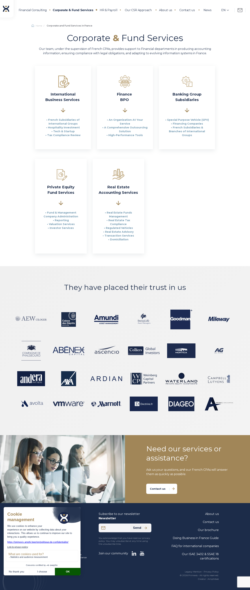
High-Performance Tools (125, 135)
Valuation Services (62, 224)
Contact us (187, 10)
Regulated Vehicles (119, 228)
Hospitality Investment (64, 127)
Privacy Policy (211, 571)
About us (165, 10)
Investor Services (62, 228)
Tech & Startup (64, 131)
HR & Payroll (108, 10)
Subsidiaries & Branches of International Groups (187, 131)
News (207, 10)
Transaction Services (119, 235)
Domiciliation (119, 239)
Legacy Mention (193, 571)
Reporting (62, 220)
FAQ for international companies (195, 546)
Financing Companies (188, 123)
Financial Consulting (33, 10)
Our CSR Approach (138, 10)
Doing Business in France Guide (196, 538)
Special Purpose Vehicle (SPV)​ (188, 119)
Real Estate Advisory (119, 231)
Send (137, 528)
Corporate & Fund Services (73, 10)
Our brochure (208, 530)
